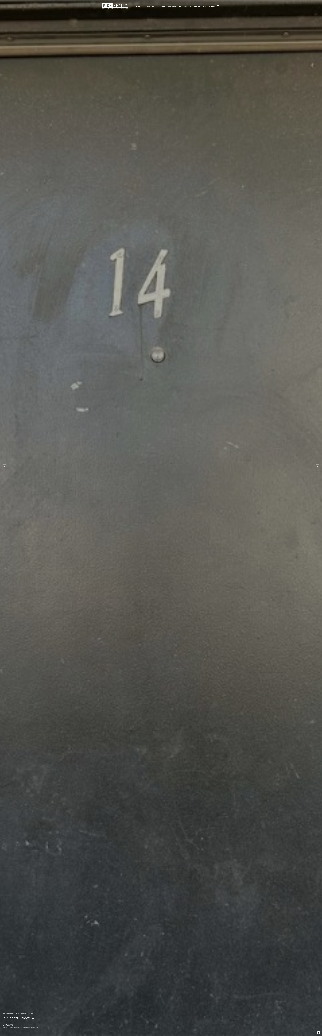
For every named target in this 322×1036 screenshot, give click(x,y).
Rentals (147, 6)
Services (138, 6)
